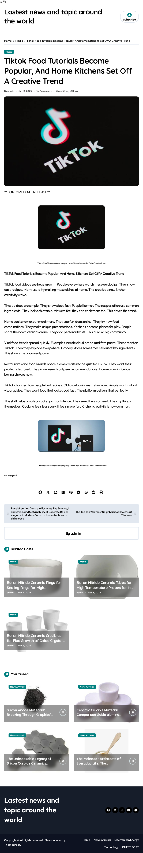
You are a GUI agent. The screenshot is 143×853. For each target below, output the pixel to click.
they (67, 91)
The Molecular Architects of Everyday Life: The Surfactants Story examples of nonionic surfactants (99, 765)
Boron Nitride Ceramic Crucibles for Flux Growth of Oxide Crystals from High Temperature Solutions (35, 640)
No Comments (43, 91)
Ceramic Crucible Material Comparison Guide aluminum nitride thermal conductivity (99, 714)
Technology (111, 847)
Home (86, 840)
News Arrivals (17, 686)
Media (9, 51)
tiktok (75, 91)
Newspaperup (53, 840)
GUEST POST (130, 847)
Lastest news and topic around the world (31, 810)
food (59, 91)
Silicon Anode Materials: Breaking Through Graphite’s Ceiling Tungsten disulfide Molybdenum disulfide (30, 717)
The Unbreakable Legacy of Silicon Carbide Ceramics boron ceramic (29, 763)
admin (76, 533)
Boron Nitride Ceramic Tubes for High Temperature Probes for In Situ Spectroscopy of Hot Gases (104, 587)
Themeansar (12, 844)
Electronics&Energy (126, 840)
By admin (9, 91)
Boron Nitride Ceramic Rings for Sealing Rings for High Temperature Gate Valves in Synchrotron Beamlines (34, 590)
